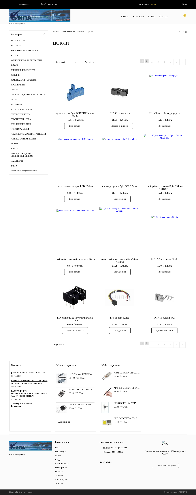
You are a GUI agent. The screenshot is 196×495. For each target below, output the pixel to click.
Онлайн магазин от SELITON (175, 492)
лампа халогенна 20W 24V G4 (127, 373)
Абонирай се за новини (22, 404)
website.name (27, 492)
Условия (59, 483)
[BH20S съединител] (120, 92)
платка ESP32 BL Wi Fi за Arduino (82, 389)
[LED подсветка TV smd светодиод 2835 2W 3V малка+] (107, 427)
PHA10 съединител (164, 317)
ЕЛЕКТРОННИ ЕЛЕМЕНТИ (73, 32)
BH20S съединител (120, 113)
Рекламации (60, 452)
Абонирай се (64, 422)
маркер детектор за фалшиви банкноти (127, 388)
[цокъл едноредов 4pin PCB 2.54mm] (75, 159)
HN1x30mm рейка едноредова (164, 113)
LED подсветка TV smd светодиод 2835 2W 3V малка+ (127, 418)
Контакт (163, 16)
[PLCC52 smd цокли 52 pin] (164, 232)
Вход (184, 4)
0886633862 (24, 4)
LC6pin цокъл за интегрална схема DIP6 (75, 319)
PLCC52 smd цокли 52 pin (164, 259)
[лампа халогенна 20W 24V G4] (107, 380)
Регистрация (61, 467)
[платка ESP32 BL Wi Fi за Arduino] (61, 393)
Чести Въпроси (62, 463)
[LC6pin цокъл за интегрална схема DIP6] (75, 297)
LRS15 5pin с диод (119, 317)
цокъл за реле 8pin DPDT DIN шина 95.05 (75, 114)
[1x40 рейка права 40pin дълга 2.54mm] (75, 231)
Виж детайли (75, 126)
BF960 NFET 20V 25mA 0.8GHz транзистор (127, 403)
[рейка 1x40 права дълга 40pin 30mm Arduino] (119, 232)
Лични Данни (61, 479)
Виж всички (16, 406)
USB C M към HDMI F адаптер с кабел (82, 374)
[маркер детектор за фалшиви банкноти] (107, 397)
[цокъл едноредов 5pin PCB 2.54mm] (119, 159)
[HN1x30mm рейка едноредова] (164, 93)
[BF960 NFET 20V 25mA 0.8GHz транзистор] (105, 412)
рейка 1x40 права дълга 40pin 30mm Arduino (119, 260)
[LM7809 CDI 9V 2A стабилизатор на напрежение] (61, 409)
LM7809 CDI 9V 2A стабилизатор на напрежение (82, 405)
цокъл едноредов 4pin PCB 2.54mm (75, 186)
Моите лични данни (167, 465)
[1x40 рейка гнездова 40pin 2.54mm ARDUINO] (164, 159)
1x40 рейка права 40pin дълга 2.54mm (75, 259)
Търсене (59, 475)
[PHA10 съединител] (164, 297)
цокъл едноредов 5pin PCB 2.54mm (120, 186)
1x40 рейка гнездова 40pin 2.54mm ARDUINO (165, 187)
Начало (124, 16)
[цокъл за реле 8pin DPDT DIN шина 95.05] (75, 92)
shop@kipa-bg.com (49, 4)
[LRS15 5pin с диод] (119, 297)
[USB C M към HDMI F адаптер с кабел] (61, 378)
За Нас (151, 16)
